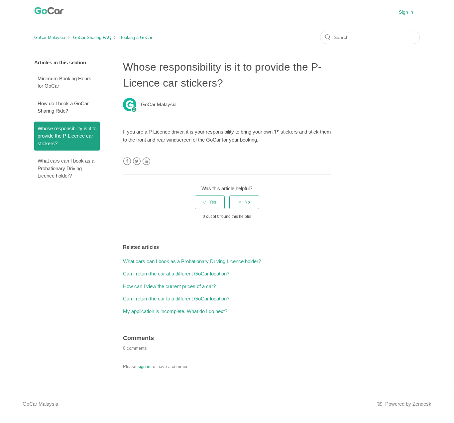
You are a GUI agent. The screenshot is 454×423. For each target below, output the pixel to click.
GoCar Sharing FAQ (92, 37)
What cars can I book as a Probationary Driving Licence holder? (66, 168)
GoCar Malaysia (49, 37)
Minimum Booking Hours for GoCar (64, 82)
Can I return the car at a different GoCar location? (176, 273)
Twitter (137, 161)
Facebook (127, 161)
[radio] (210, 202)
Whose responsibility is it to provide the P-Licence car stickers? (67, 136)
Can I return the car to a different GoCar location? (176, 298)
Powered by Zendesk (408, 404)
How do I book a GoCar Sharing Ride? (63, 107)
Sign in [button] (406, 12)
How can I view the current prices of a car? (169, 286)
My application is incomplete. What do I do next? (175, 311)
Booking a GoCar (135, 37)
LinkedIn (146, 161)
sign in (144, 366)
